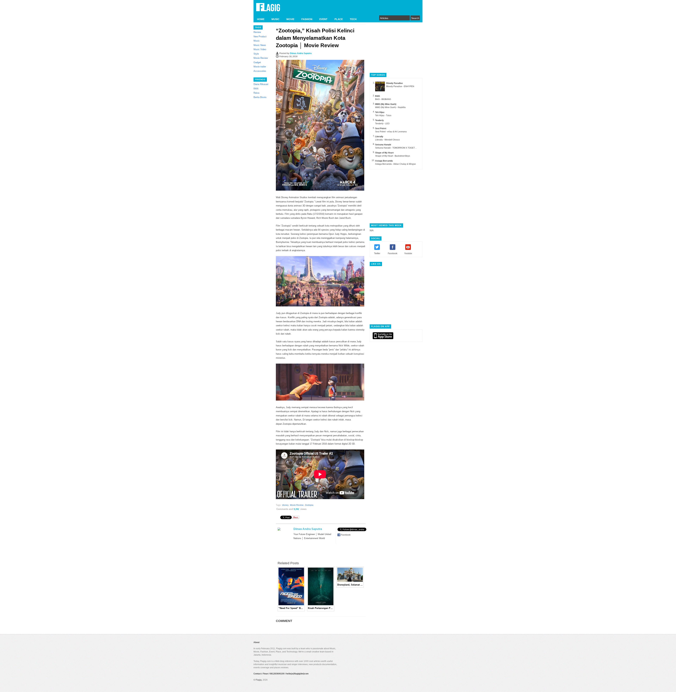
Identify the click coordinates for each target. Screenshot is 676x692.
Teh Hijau (379, 112)
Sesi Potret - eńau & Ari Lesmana (391, 131)
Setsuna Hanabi (383, 144)
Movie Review (261, 58)
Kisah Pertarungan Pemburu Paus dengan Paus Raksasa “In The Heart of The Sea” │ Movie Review (320, 608)
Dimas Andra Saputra (301, 53)
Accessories (260, 71)
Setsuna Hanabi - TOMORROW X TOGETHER (397, 148)
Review (257, 32)
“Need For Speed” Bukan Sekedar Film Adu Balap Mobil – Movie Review (291, 608)
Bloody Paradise (394, 83)
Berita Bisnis (260, 97)
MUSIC (275, 19)
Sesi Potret (380, 128)
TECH (353, 19)
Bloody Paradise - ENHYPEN (400, 86)
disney (285, 505)
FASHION (306, 19)
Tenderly (379, 120)
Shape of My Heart (384, 153)
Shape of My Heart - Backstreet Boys (392, 156)
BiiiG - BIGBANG (383, 99)
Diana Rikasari (261, 84)
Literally (379, 136)
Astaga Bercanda (384, 161)
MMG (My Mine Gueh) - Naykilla (390, 107)
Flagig (259, 680)
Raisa (256, 93)
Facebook (345, 535)
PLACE (338, 19)
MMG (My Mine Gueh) (385, 104)
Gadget (257, 62)
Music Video (260, 49)
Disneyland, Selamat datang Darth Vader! (350, 584)
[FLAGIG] (268, 9)
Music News (260, 45)
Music (257, 40)
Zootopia (309, 505)
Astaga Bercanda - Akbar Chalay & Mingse (395, 164)
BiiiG (377, 96)
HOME (260, 19)
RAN (256, 88)
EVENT (323, 19)
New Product (260, 36)
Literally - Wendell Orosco (387, 140)
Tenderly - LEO (382, 123)
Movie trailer (260, 66)
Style (256, 53)
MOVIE (290, 19)
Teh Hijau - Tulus (383, 115)
